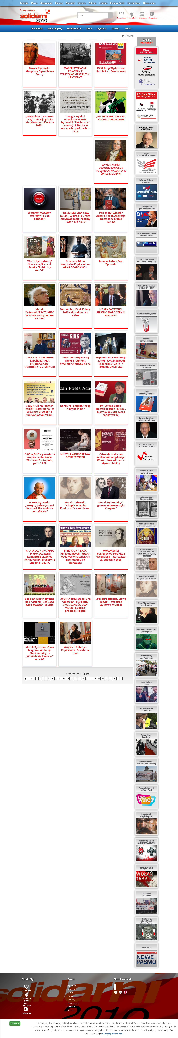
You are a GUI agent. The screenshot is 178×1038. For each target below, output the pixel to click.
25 (110, 678)
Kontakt (71, 1010)
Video (89, 28)
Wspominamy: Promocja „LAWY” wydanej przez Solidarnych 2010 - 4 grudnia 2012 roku (111, 362)
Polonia (92, 3)
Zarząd (70, 996)
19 (87, 678)
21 (95, 678)
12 (60, 678)
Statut (70, 993)
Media (34, 3)
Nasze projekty (55, 28)
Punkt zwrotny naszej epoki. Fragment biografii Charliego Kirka (75, 360)
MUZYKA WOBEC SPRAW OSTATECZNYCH (75, 456)
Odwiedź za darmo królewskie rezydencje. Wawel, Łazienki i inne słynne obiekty (111, 459)
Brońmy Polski (117, 3)
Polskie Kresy (133, 3)
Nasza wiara (149, 3)
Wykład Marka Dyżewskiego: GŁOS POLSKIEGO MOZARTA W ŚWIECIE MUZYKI (111, 169)
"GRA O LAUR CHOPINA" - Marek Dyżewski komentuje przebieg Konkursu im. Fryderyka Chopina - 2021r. (39, 556)
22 (99, 678)
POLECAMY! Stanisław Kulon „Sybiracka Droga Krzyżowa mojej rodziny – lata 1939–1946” (75, 217)
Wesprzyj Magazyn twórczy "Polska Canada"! (39, 215)
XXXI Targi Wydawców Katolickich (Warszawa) (111, 70)
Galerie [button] (115, 28)
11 (56, 678)
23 (103, 678)
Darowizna (72, 1007)
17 (79, 678)
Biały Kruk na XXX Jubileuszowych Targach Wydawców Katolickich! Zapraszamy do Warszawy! (75, 556)
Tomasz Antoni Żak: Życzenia (111, 263)
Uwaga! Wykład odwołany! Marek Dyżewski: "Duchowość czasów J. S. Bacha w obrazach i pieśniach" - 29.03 (75, 124)
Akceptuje (15, 1023)
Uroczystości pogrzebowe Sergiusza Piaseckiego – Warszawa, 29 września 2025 (110, 555)
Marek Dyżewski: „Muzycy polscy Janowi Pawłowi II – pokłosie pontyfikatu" (39, 507)
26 (114, 678)
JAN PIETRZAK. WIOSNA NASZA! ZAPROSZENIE (110, 118)
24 (107, 678)
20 (91, 678)
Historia (82, 3)
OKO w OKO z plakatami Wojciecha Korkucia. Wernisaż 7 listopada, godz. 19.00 (39, 459)
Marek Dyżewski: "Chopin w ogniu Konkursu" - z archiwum (75, 505)
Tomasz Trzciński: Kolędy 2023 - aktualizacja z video (75, 312)
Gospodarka (46, 3)
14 (68, 678)
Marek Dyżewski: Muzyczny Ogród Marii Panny (40, 71)
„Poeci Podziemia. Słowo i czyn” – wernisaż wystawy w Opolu (111, 601)
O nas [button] (128, 28)
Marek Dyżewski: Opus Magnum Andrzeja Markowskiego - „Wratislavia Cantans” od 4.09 (39, 653)
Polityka (24, 3)
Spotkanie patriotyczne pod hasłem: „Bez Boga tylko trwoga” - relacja (39, 601)
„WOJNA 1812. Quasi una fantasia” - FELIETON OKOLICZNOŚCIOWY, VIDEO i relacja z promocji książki (75, 604)
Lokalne (103, 3)
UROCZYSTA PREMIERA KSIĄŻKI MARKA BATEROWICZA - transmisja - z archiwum (39, 362)
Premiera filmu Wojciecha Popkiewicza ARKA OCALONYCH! (75, 264)
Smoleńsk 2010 (74, 28)
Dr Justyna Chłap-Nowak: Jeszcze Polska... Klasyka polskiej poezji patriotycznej (111, 410)
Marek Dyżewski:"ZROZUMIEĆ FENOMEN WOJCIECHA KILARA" (39, 314)
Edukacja (70, 3)
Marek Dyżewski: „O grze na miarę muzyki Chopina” (110, 505)
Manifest (71, 989)
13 (64, 678)
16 (76, 678)
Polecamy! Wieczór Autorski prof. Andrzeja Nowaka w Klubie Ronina (110, 217)
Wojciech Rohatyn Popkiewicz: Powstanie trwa (75, 650)
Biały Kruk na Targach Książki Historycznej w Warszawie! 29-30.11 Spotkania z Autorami (39, 410)
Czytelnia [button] (101, 28)
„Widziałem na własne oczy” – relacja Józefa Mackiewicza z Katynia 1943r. (39, 121)
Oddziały (71, 1000)
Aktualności (37, 28)
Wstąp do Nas (73, 1003)
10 (52, 678)
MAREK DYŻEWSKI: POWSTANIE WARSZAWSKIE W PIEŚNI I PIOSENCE (75, 73)
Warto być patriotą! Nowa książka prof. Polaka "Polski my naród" (39, 266)
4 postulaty (72, 986)
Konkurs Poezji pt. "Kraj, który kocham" (75, 407)
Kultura (59, 3)
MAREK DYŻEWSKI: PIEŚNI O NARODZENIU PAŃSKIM (111, 312)
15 (72, 678)
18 (83, 678)
